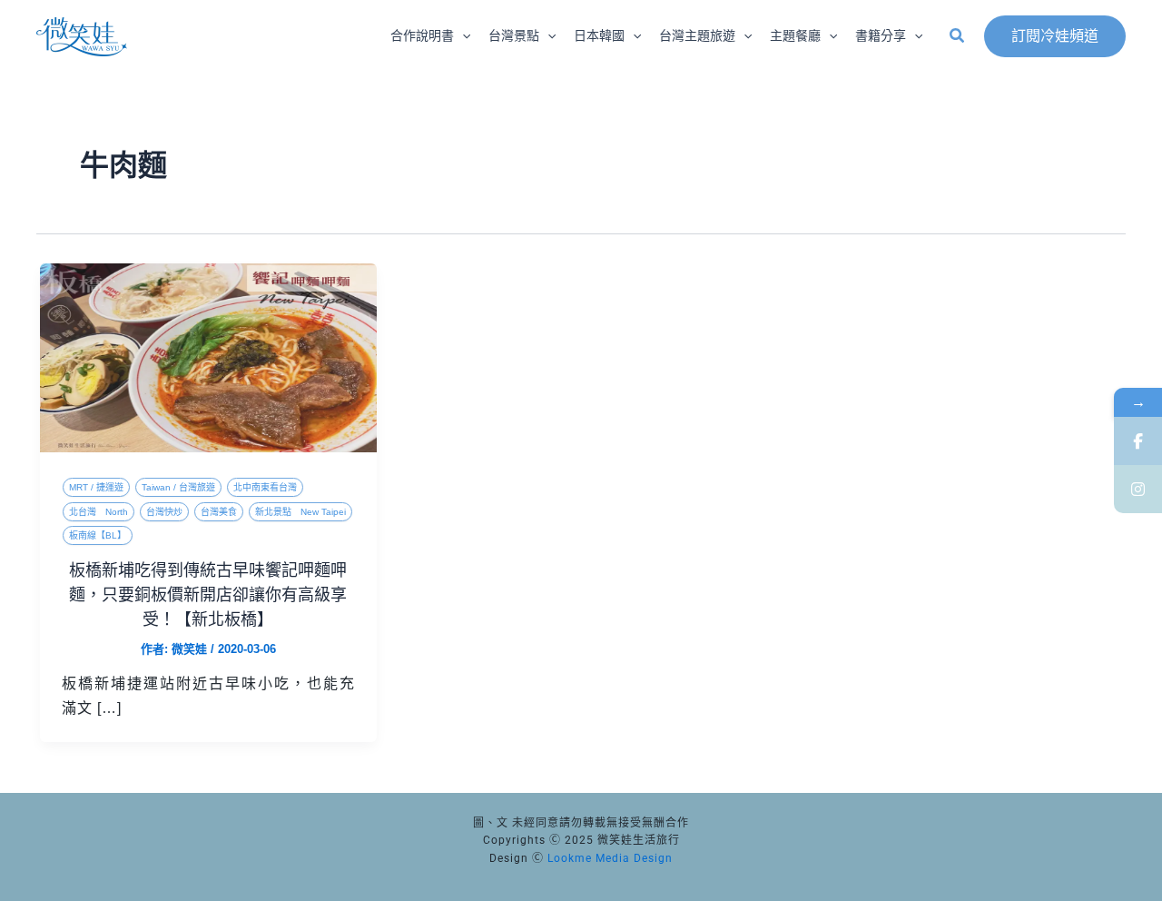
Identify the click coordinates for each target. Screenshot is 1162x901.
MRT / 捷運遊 (96, 487)
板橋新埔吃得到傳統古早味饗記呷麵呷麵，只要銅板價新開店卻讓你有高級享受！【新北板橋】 (208, 594)
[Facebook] (1138, 441)
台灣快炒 (164, 512)
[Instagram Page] (1138, 489)
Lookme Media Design (610, 858)
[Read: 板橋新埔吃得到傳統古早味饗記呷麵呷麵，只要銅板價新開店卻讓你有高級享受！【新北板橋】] (208, 356)
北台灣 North (98, 512)
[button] (462, 36)
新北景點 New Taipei (300, 512)
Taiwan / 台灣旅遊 (178, 487)
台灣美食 (219, 512)
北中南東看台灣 (265, 487)
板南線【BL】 (97, 535)
